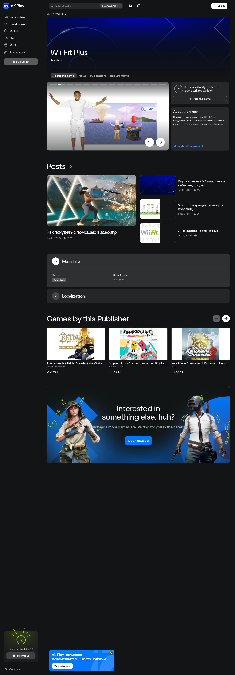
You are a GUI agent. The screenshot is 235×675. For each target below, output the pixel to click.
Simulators (56, 60)
